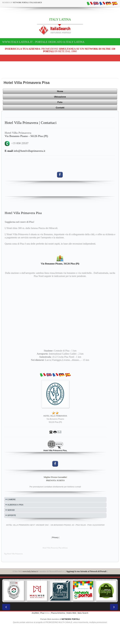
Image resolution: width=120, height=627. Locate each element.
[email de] (108, 3)
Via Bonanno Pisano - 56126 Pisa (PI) (26, 136)
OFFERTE (11, 515)
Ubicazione (60, 96)
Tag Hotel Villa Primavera (13, 554)
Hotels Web (71, 613)
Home (60, 91)
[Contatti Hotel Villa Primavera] (55, 432)
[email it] (90, 3)
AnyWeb (35, 613)
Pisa (42, 613)
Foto (60, 102)
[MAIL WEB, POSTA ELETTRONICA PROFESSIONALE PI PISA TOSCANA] (37, 591)
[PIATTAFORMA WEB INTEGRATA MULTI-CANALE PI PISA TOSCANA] (14, 591)
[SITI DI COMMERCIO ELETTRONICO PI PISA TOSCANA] (106, 591)
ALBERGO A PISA (15, 505)
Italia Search (83, 613)
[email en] (96, 3)
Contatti (60, 107)
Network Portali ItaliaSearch (27, 2)
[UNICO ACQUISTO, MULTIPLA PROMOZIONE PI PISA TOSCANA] (83, 591)
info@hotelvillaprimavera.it (25, 150)
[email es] (115, 3)
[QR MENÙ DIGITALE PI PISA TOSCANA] (60, 591)
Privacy (55, 537)
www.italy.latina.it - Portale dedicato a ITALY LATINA (43, 41)
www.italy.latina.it (30, 571)
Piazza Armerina (58, 613)
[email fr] (102, 3)
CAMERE (11, 499)
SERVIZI (11, 510)
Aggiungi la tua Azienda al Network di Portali (86, 571)
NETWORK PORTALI (71, 619)
